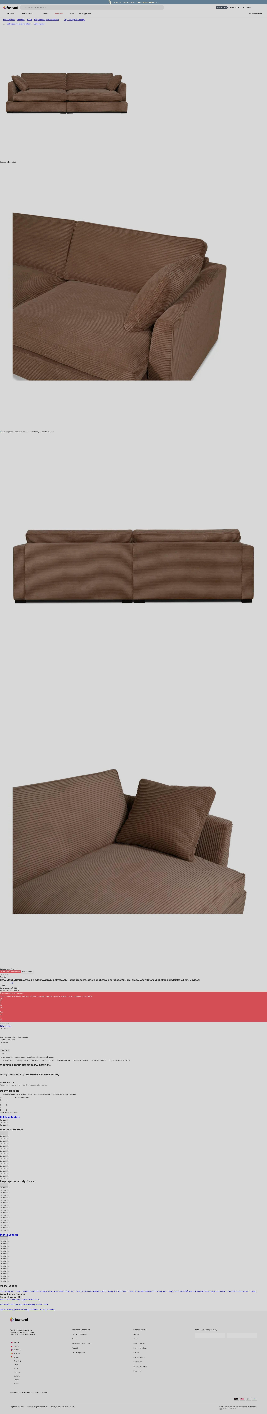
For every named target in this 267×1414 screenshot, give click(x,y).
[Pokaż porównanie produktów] (256, 7)
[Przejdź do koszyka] (261, 7)
